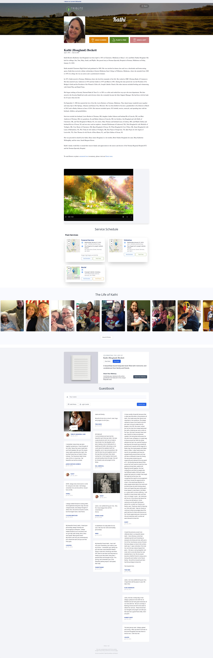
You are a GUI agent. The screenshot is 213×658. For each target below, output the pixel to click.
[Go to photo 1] (71, 429)
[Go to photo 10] (80, 429)
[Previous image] (66, 421)
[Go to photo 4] (74, 429)
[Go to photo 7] (77, 429)
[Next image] (89, 421)
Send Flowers (98, 278)
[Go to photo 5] (75, 429)
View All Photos (106, 337)
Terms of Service (111, 650)
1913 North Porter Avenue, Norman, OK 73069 (92, 274)
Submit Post (141, 404)
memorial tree (84, 156)
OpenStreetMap (108, 653)
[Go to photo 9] (79, 429)
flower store (109, 156)
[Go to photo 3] (73, 429)
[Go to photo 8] (78, 429)
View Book (107, 361)
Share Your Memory (140, 377)
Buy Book (116, 361)
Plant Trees (98, 258)
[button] (73, 244)
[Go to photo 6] (76, 429)
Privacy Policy (102, 650)
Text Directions (86, 258)
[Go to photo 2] (72, 429)
